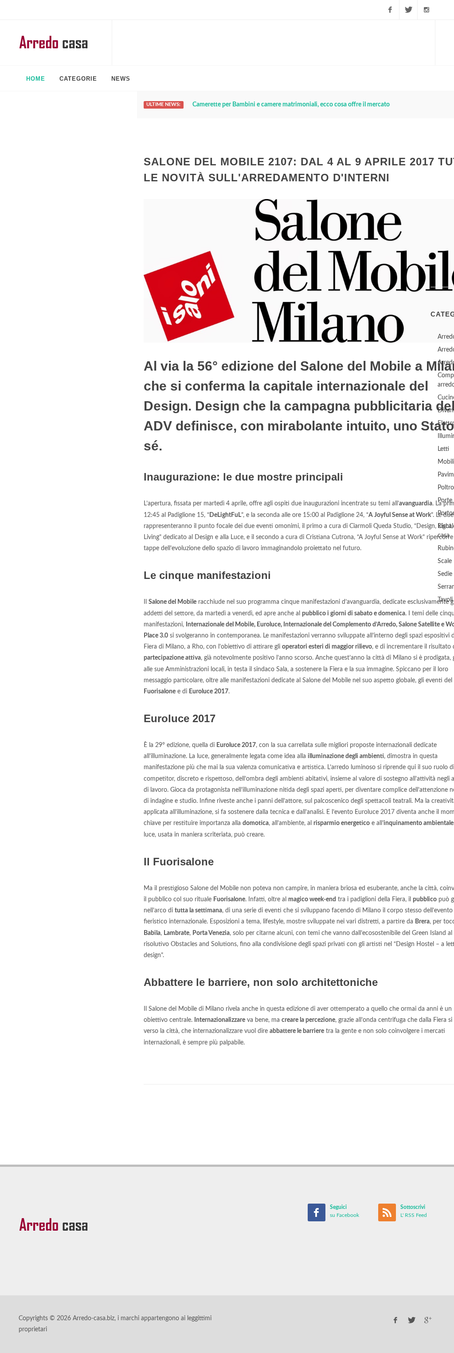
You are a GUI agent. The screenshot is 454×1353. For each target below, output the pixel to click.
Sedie (445, 574)
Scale (445, 561)
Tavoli (445, 600)
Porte (445, 500)
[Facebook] (390, 10)
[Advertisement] (273, 42)
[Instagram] (426, 10)
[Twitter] (408, 10)
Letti (443, 449)
